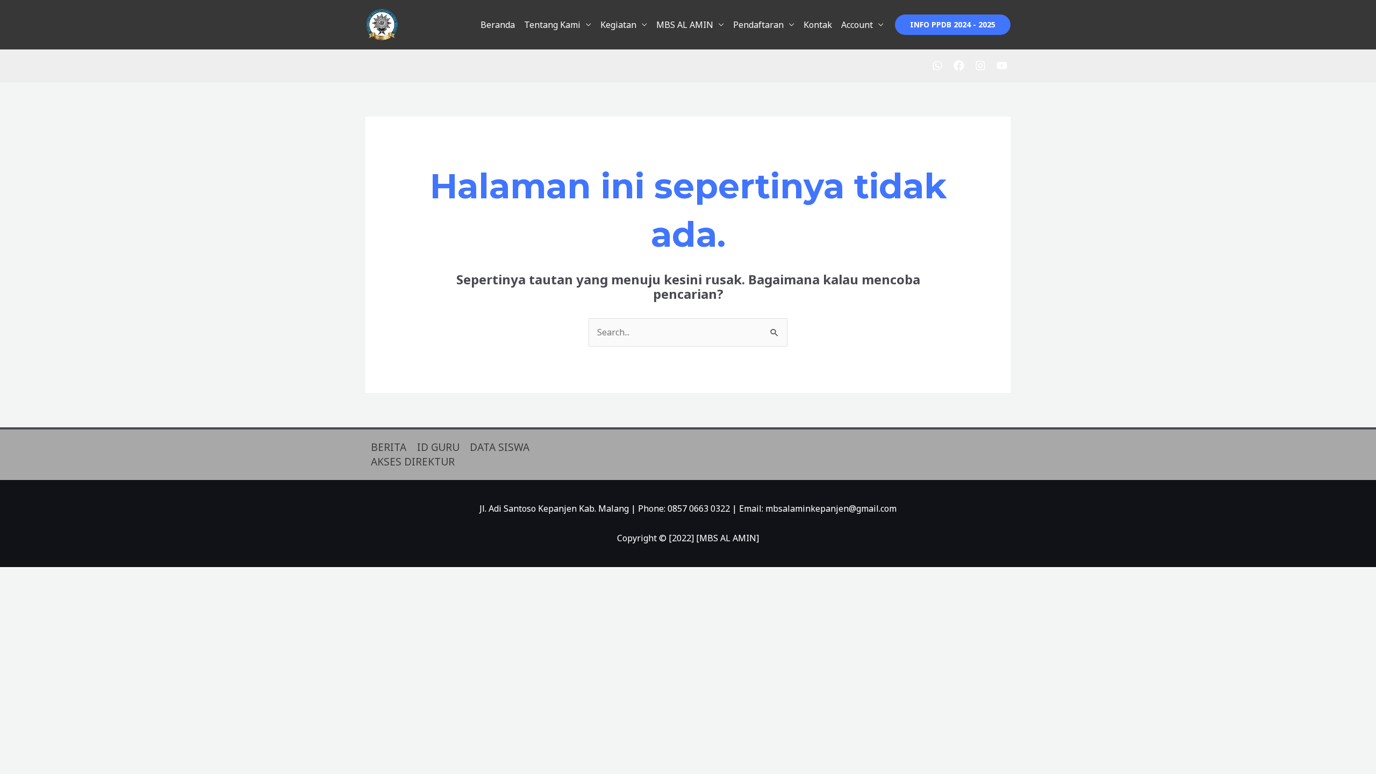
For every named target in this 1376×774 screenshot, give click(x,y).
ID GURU (438, 447)
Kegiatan (618, 25)
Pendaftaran (758, 25)
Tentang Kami (552, 25)
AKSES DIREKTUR (413, 462)
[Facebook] (959, 65)
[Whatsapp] (937, 65)
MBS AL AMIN (684, 25)
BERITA (388, 447)
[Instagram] (980, 65)
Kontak (818, 25)
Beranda (498, 25)
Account (857, 25)
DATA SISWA (499, 447)
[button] (952, 25)
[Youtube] (1001, 65)
